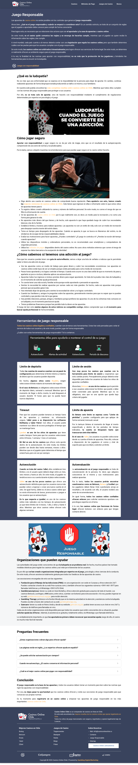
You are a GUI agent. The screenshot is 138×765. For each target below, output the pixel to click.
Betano (103, 484)
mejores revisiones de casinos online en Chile (43, 204)
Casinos (74, 4)
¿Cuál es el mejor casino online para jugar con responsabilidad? (45, 671)
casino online (30, 20)
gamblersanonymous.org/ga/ (39, 596)
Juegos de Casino (106, 4)
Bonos (119, 4)
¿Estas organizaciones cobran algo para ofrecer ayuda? (42, 640)
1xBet (86, 437)
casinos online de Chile (36, 701)
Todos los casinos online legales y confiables (35, 326)
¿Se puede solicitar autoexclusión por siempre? (39, 655)
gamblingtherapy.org (68, 602)
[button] (69, 639)
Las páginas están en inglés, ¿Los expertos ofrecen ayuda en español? (48, 648)
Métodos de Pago (88, 4)
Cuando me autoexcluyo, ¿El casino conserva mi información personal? (49, 663)
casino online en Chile (46, 215)
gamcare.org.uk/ (76, 605)
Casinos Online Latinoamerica (103, 746)
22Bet (22, 481)
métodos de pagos (36, 247)
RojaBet (55, 381)
